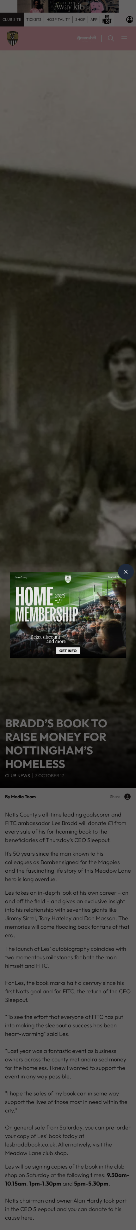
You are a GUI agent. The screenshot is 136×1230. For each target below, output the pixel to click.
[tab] (125, 571)
